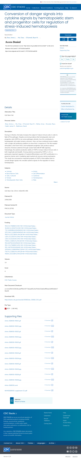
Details (62, 48)
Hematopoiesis (37, 178)
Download (48, 320)
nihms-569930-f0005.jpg (13, 369)
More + (56, 182)
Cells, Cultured (11, 176)
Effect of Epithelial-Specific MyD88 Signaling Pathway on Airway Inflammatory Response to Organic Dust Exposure (68, 109)
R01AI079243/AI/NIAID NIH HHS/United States (20, 243)
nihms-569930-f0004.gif (13, 353)
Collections (35, 8)
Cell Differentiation (39, 174)
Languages (41, 443)
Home (28, 8)
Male (34, 180)
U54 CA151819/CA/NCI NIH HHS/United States (20, 239)
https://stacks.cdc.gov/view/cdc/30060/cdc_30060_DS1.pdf (23, 300)
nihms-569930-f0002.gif (13, 331)
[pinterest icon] (70, 451)
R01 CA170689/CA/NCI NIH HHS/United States (20, 245)
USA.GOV (75, 456)
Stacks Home (48, 413)
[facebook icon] (67, 447)
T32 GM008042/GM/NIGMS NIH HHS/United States (21, 230)
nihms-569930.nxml (11, 385)
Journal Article (9, 217)
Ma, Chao (21, 38)
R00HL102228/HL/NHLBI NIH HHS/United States (21, 254)
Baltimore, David (21, 126)
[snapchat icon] (73, 451)
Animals (9, 171)
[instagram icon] (73, 447)
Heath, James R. (10, 126)
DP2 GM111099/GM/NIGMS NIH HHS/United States (21, 232)
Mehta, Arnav (40, 124)
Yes (62, 59)
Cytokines (36, 176)
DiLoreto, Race (50, 124)
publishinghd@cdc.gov (66, 68)
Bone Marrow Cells (12, 174)
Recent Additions (47, 8)
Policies (30, 443)
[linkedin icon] (76, 447)
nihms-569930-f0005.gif (13, 364)
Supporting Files (65, 50)
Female (8, 178)
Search (74, 8)
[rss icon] (76, 451)
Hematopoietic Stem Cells (14, 180)
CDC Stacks (9, 413)
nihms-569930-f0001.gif (13, 321)
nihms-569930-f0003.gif (13, 342)
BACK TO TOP (65, 122)
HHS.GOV (67, 456)
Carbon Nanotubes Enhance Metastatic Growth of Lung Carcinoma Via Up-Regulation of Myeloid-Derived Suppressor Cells (68, 106)
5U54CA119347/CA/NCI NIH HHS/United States (20, 228)
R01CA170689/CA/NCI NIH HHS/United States (20, 226)
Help (66, 8)
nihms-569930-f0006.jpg (13, 380)
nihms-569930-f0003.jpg (13, 348)
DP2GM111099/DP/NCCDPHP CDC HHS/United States (22, 249)
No (73, 59)
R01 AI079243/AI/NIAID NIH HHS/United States (20, 247)
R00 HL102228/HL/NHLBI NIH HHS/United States (21, 234)
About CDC (20, 443)
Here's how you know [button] (71, 2)
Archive (51, 443)
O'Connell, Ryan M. (32, 38)
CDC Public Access (11, 280)
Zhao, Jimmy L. (11, 38)
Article (35, 171)
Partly (68, 59)
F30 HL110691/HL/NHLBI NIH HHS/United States (21, 252)
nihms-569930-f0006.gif (13, 375)
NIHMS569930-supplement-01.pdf (16, 391)
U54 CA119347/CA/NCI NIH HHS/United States (20, 237)
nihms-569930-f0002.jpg (13, 337)
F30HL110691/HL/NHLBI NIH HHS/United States (21, 241)
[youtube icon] (67, 451)
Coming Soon (59, 8)
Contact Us (66, 425)
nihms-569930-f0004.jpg (13, 358)
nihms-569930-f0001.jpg (13, 326)
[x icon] (70, 447)
